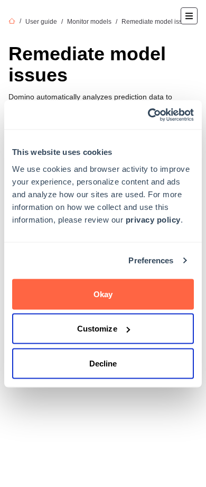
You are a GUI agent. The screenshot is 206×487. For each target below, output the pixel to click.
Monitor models (89, 21)
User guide (41, 21)
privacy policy (153, 219)
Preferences (150, 260)
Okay (103, 293)
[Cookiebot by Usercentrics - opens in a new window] (148, 115)
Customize (97, 328)
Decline (103, 363)
